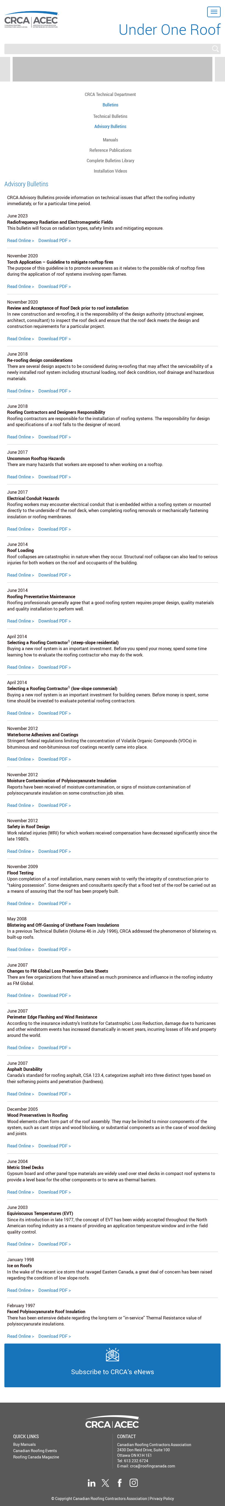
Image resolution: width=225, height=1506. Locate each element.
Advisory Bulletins (110, 126)
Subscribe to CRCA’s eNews (112, 1371)
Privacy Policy (162, 1498)
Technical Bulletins (110, 116)
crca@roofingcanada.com (152, 1466)
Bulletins (110, 104)
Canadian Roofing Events (35, 1450)
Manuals (110, 139)
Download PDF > (54, 240)
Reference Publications (110, 150)
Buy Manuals (24, 1444)
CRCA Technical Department (110, 94)
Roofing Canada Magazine (36, 1457)
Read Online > (20, 240)
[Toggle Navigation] (214, 12)
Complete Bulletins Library (110, 160)
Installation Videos (110, 171)
